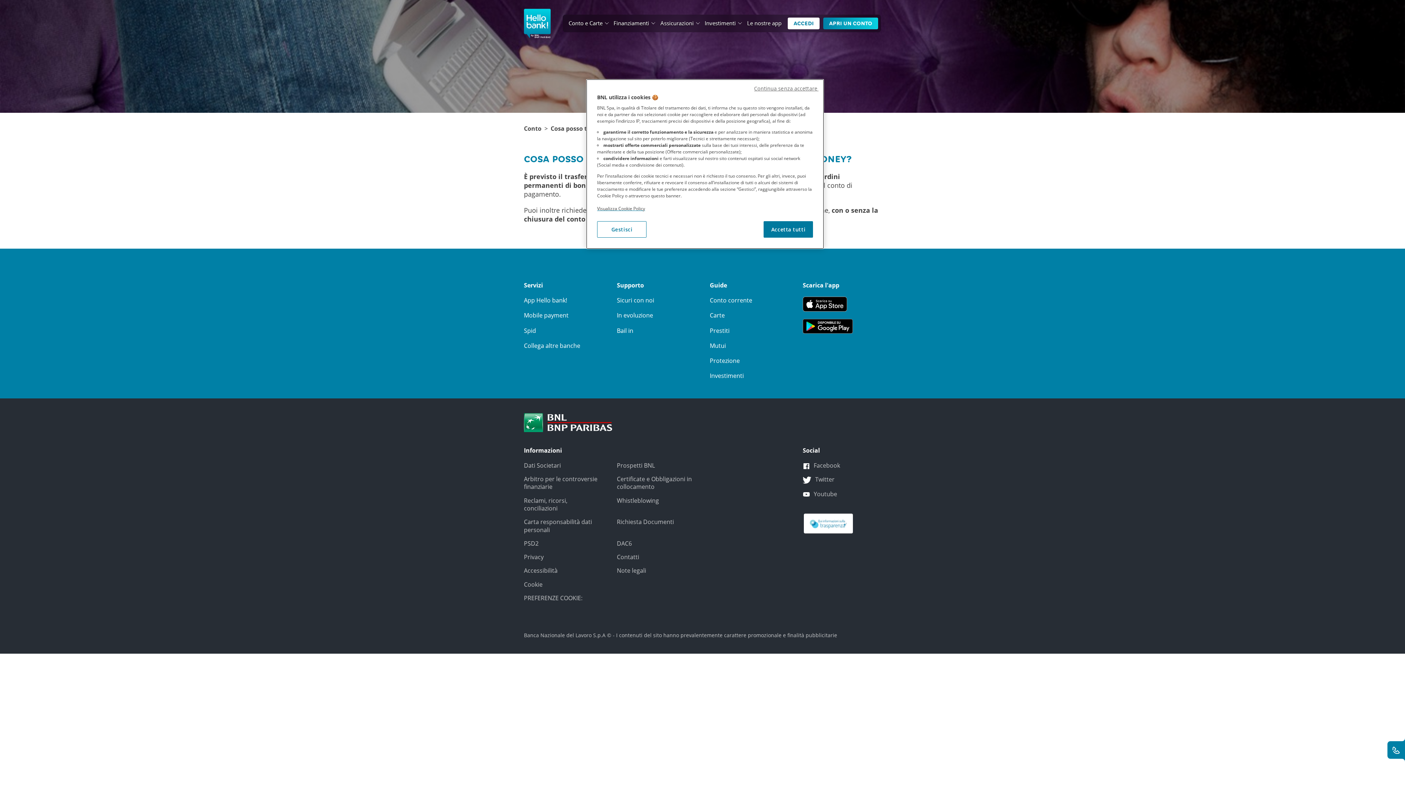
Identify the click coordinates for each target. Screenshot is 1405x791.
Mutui (718, 346)
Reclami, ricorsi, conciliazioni (545, 504)
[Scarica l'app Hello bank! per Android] (828, 326)
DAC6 (624, 543)
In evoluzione (635, 315)
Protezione (725, 361)
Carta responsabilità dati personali (558, 526)
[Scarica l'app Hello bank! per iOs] (828, 304)
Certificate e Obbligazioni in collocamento (654, 483)
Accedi (804, 23)
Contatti (628, 557)
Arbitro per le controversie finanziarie (560, 483)
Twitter (825, 479)
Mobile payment (546, 315)
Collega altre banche (552, 346)
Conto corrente (731, 300)
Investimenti (720, 23)
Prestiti (720, 331)
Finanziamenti (631, 23)
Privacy (534, 557)
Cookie (533, 584)
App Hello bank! (545, 300)
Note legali (631, 571)
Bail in (625, 331)
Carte (717, 315)
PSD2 (531, 543)
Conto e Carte (586, 23)
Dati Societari (542, 465)
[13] (828, 523)
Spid (530, 331)
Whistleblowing (638, 501)
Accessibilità (541, 571)
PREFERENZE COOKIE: (553, 598)
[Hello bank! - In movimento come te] (537, 23)
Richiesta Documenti (645, 522)
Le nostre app (764, 23)
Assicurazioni (677, 23)
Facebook (827, 465)
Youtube (825, 494)
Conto (533, 129)
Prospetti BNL (636, 465)
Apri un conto (850, 23)
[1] (568, 422)
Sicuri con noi (635, 300)
